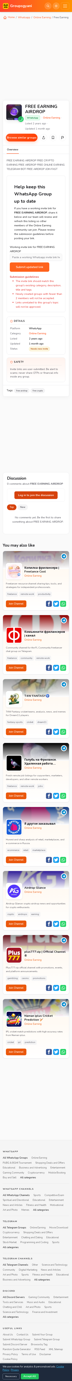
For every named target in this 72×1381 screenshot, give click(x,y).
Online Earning (42, 17)
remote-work (27, 594)
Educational (9, 1167)
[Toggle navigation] (65, 6)
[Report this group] (62, 137)
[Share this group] (43, 137)
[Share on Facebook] (49, 604)
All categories (28, 1177)
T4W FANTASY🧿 (36, 696)
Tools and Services (13, 1302)
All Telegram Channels (15, 1265)
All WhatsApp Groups (15, 1158)
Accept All (29, 1376)
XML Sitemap (56, 1349)
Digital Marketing (28, 1270)
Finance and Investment (44, 1312)
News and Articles (13, 1205)
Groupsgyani (21, 5)
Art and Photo (10, 1210)
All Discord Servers (14, 1297)
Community (9, 1270)
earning (35, 914)
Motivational (57, 1205)
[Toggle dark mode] (56, 6)
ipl (19, 1042)
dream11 (42, 722)
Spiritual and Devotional (16, 1200)
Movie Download (58, 1227)
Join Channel (16, 603)
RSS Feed (40, 1349)
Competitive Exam (54, 1195)
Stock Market (10, 1242)
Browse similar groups (21, 137)
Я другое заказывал (39, 824)
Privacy (15, 1370)
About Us (8, 1334)
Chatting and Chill (12, 1307)
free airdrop (21, 390)
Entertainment (57, 1167)
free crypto (38, 390)
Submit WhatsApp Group (16, 1339)
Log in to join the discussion (36, 495)
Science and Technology (55, 1265)
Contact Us (22, 1334)
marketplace (38, 850)
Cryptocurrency (36, 1172)
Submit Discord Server (15, 1344)
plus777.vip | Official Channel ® (45, 954)
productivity (44, 594)
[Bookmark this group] (52, 137)
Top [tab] (12, 507)
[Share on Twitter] (56, 604)
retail (25, 850)
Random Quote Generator (17, 1349)
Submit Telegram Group (47, 1339)
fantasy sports (15, 722)
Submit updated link (29, 267)
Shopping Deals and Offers (50, 1163)
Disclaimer (45, 1354)
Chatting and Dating (32, 1237)
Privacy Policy (10, 1354)
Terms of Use (29, 1354)
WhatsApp (32, 117)
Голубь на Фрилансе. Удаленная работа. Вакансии (40, 762)
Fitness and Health (36, 1205)
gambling (12, 978)
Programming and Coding (34, 1242)
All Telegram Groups (14, 1227)
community (26, 658)
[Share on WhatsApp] (63, 604)
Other (35, 1265)
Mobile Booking (57, 1172)
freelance (12, 594)
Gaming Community (13, 1172)
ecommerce (13, 850)
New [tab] (22, 507)
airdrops (22, 914)
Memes (25, 1210)
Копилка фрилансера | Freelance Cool (41, 570)
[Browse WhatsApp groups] (21, 119)
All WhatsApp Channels (16, 1195)
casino (25, 978)
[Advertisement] (36, 59)
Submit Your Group (42, 1334)
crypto (10, 914)
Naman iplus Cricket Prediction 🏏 (38, 1018)
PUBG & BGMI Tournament (17, 1163)
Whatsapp (24, 17)
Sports (37, 1195)
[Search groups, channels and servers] (48, 6)
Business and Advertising (33, 1167)
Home (11, 17)
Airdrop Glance (35, 888)
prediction (30, 1042)
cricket (30, 722)
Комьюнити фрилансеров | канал (44, 634)
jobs (40, 786)
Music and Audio (36, 1302)
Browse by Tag (39, 1344)
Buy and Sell (9, 1177)
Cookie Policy (10, 1359)
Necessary (11, 1376)
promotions (39, 978)
